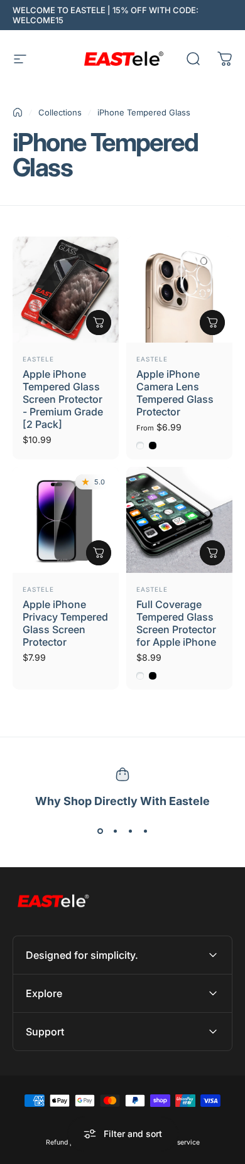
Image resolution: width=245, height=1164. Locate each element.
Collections (60, 112)
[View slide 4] (145, 831)
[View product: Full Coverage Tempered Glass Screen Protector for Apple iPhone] (212, 552)
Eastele (38, 359)
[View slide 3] (130, 831)
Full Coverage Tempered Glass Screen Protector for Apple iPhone (176, 623)
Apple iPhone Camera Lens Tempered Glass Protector (175, 393)
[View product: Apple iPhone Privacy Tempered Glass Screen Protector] (98, 552)
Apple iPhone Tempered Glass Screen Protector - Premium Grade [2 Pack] (63, 399)
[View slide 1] (99, 831)
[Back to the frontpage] (18, 112)
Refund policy (67, 1142)
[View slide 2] (114, 831)
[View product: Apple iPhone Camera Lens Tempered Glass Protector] (212, 322)
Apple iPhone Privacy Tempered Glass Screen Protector (65, 623)
